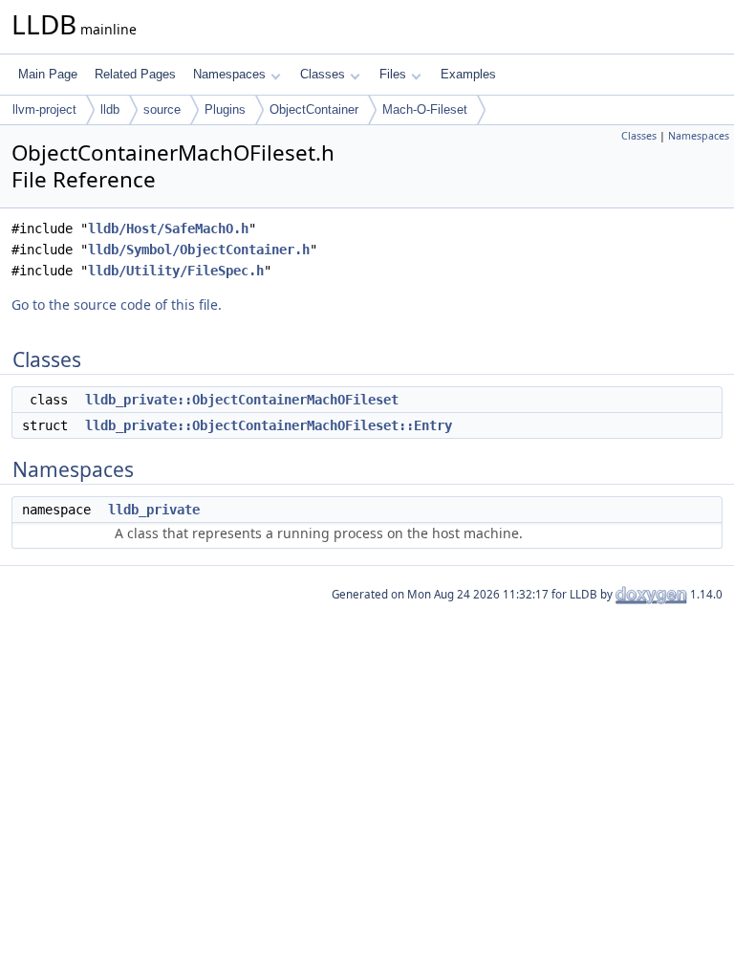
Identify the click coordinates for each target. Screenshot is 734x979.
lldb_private (154, 509)
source (162, 109)
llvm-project (44, 109)
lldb (109, 109)
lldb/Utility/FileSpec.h (176, 270)
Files (392, 74)
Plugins (225, 109)
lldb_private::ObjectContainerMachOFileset (242, 399)
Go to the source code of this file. (116, 304)
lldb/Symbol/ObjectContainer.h (199, 249)
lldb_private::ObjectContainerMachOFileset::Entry (268, 425)
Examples (468, 74)
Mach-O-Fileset (424, 109)
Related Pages (135, 74)
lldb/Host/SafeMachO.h (168, 228)
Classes (322, 74)
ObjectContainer (314, 109)
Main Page (47, 74)
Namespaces (229, 74)
